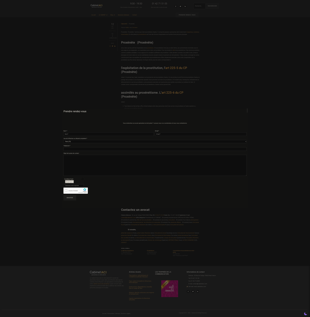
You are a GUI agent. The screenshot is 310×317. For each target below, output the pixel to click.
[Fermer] (247, 110)
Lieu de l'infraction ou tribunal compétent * (75, 138)
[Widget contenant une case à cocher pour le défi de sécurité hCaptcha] (75, 191)
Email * (157, 131)
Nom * (65, 131)
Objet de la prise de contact (71, 153)
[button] (305, 313)
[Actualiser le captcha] (83, 179)
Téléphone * (66, 146)
